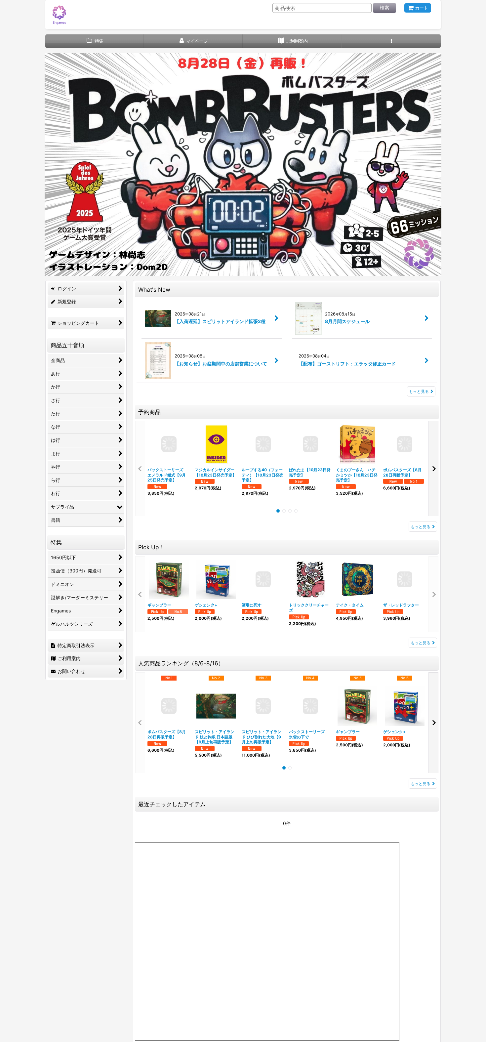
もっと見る (419, 391)
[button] (391, 41)
